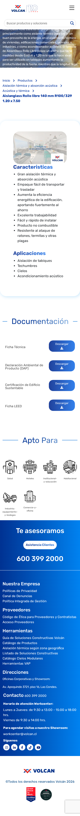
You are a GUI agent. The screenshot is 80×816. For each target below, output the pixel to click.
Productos (25, 80)
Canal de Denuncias (17, 596)
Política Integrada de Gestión (25, 601)
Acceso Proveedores (18, 622)
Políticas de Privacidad (20, 591)
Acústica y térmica (16, 91)
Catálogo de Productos (20, 643)
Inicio (7, 80)
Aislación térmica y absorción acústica (30, 86)
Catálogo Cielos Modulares (23, 658)
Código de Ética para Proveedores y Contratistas (39, 617)
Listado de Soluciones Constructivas (30, 653)
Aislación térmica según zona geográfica (33, 648)
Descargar (61, 344)
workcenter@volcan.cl (20, 734)
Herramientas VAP (17, 663)
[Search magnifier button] (72, 23)
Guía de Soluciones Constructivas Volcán (33, 638)
